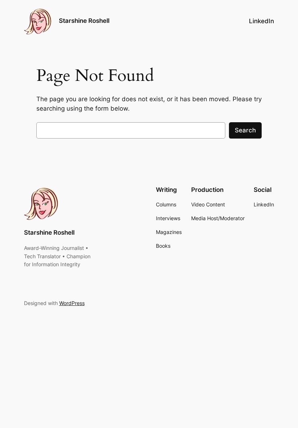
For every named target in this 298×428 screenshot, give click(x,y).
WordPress (72, 303)
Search (245, 130)
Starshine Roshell (84, 20)
